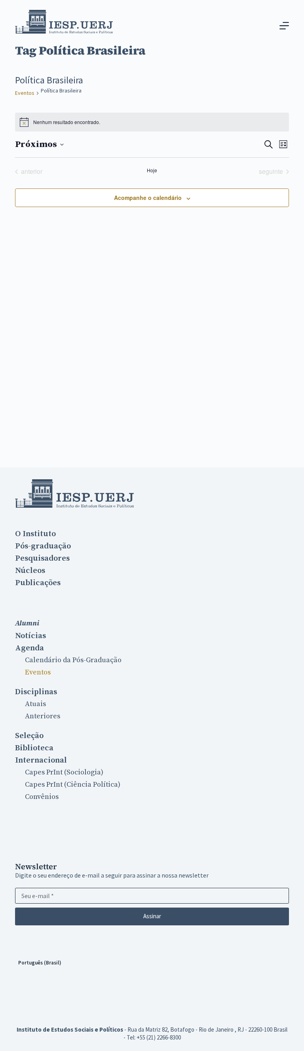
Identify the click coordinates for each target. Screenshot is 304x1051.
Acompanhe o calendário (148, 198)
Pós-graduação (43, 546)
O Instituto (35, 534)
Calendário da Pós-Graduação (73, 660)
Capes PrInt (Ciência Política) (72, 784)
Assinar (152, 916)
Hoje (152, 170)
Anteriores (42, 716)
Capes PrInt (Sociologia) (64, 772)
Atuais (35, 703)
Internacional (41, 760)
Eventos (24, 92)
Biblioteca (34, 748)
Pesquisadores (42, 558)
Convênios (42, 796)
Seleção (29, 736)
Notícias (30, 636)
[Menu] (284, 25)
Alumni (27, 623)
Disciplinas (36, 692)
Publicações (38, 583)
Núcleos (30, 570)
